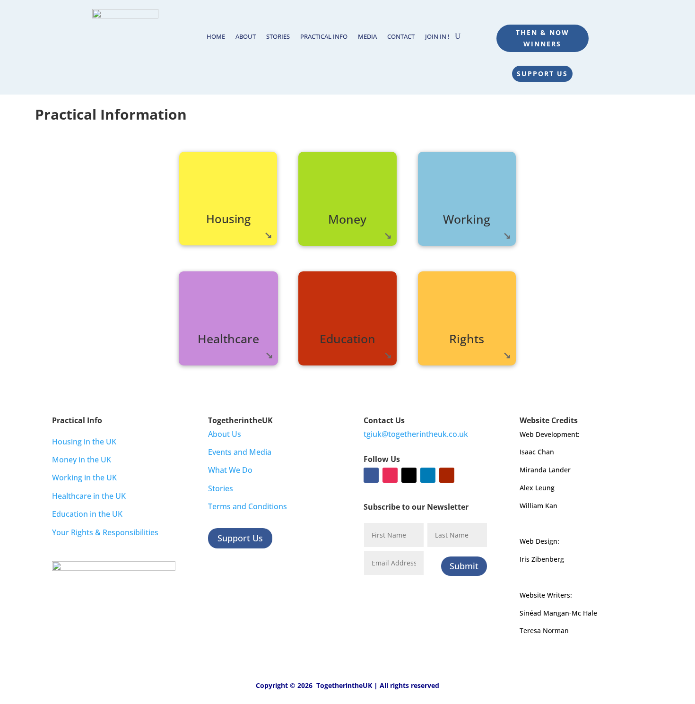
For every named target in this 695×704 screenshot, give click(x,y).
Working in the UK (84, 477)
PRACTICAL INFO (324, 37)
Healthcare (228, 338)
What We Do (230, 470)
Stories (220, 488)
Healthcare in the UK (89, 496)
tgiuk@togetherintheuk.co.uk (416, 434)
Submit (464, 566)
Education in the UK (87, 514)
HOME (216, 37)
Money (347, 219)
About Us (224, 434)
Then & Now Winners (542, 38)
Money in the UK (81, 459)
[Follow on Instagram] (390, 475)
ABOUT (245, 37)
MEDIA (367, 37)
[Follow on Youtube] (446, 475)
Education (347, 338)
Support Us (542, 73)
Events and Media (239, 452)
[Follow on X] (409, 475)
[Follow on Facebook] (371, 475)
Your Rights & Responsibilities (105, 532)
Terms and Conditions (247, 506)
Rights (466, 338)
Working (466, 219)
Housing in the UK (84, 441)
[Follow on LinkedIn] (427, 475)
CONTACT (401, 37)
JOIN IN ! (437, 37)
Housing (228, 218)
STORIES (278, 37)
